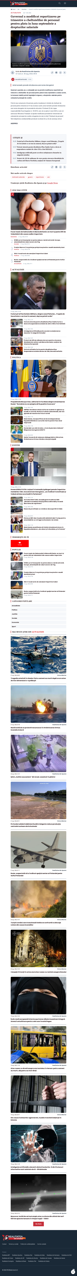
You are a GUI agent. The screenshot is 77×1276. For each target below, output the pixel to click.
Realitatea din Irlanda (59, 1258)
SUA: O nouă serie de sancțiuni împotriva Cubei (31, 253)
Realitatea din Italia (40, 1255)
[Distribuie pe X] (64, 72)
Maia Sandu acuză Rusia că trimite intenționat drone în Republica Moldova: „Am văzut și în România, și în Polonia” (44, 528)
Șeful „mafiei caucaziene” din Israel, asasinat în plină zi (33, 777)
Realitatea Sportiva (17, 1255)
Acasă (14, 9)
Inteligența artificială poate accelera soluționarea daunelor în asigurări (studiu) (39, 154)
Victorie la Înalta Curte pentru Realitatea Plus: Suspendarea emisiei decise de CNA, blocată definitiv (43, 350)
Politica (16, 249)
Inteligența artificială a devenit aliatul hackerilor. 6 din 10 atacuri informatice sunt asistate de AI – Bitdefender (37, 1168)
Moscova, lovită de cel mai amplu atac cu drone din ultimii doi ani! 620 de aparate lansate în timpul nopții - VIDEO (37, 1217)
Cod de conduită (41, 1244)
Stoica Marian (61, 675)
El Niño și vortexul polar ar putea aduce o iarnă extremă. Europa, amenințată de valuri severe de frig (37, 241)
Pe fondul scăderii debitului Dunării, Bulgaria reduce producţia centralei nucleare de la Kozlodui (36, 825)
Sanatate (14, 237)
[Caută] (59, 3)
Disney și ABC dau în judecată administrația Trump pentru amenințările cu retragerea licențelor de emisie (45, 519)
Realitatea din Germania (53, 1255)
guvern (30, 177)
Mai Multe (38, 1224)
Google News (52, 183)
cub (48, 177)
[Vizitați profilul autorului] (12, 72)
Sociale (16, 244)
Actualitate (24, 9)
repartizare (40, 177)
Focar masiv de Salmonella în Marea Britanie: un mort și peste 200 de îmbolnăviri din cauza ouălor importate (38, 233)
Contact (4, 1244)
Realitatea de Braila (21, 1261)
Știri (18, 9)
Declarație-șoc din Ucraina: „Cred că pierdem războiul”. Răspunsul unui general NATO (44, 429)
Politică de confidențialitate (28, 1244)
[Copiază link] (52, 72)
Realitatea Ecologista (8, 1261)
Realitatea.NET (6, 1255)
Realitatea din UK (19, 1258)
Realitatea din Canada (46, 1258)
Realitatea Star (28, 1255)
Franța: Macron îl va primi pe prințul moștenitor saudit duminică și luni (39, 247)
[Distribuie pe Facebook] (56, 72)
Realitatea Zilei (32, 1261)
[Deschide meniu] (65, 3)
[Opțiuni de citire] (73, 1272)
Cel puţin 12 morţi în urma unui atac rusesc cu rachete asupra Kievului (38, 972)
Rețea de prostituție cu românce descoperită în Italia (43, 509)
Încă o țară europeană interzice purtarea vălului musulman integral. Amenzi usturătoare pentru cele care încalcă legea (38, 1020)
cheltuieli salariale (18, 177)
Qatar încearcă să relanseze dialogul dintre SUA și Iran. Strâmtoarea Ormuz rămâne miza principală (43, 438)
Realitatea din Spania (31, 71)
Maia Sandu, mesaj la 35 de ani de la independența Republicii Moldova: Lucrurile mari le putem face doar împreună (43, 421)
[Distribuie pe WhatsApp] (60, 72)
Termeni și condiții (13, 1244)
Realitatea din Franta (7, 1258)
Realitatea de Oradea (43, 1261)
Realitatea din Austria (32, 1258)
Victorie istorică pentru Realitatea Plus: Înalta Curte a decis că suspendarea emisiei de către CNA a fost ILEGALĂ (39, 148)
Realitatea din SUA (67, 1255)
